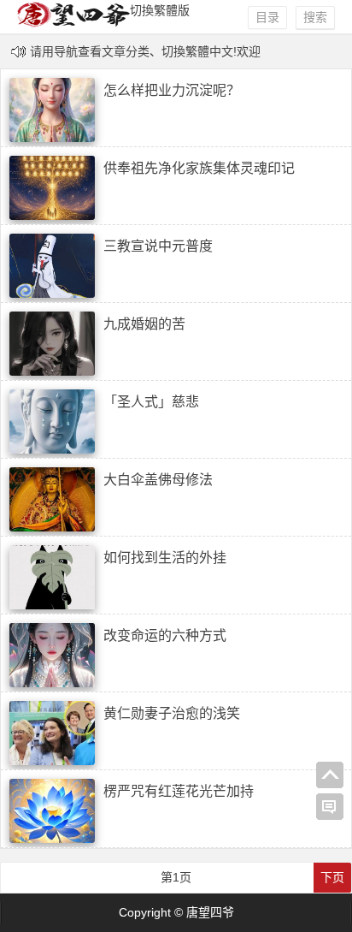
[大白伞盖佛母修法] (52, 527)
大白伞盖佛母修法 (158, 479)
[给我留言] (329, 807)
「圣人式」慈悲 (151, 402)
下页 (332, 877)
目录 (267, 17)
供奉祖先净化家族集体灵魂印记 (199, 168)
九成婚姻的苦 (144, 324)
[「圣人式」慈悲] (52, 449)
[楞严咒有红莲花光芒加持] (52, 839)
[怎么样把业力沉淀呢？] (52, 138)
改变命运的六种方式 (164, 635)
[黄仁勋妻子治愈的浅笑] (52, 761)
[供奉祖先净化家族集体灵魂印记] (52, 216)
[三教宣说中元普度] (52, 293)
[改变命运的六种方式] (52, 683)
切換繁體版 (160, 10)
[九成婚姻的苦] (52, 371)
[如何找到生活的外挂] (52, 605)
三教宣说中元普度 (158, 246)
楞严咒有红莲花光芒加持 (178, 791)
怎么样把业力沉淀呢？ (171, 90)
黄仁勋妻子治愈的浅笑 (171, 713)
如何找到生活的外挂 (164, 557)
